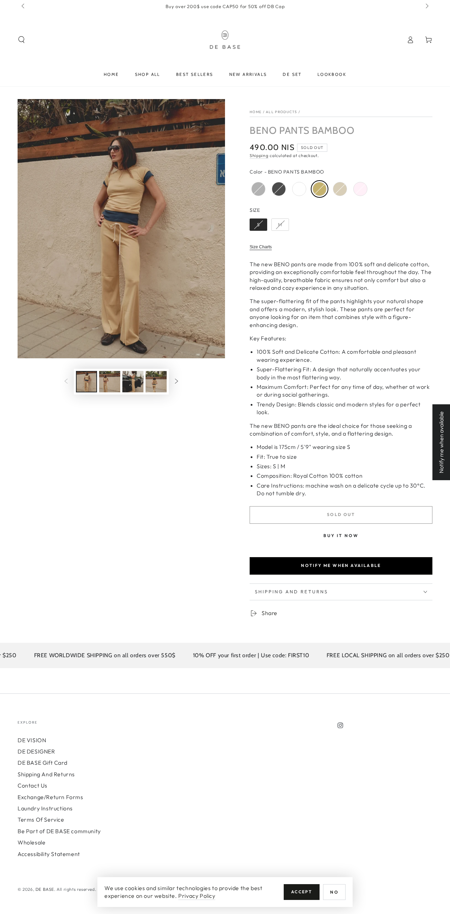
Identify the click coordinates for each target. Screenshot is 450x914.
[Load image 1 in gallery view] (86, 381)
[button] (21, 39)
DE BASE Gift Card (42, 762)
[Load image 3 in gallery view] (132, 381)
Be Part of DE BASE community (59, 831)
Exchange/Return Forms (50, 797)
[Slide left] (24, 6)
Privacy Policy (196, 895)
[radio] (258, 189)
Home (256, 112)
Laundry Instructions (45, 808)
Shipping (259, 155)
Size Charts (261, 246)
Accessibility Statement (49, 853)
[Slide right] (426, 6)
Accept (301, 891)
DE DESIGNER (36, 751)
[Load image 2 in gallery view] (109, 381)
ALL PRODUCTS (281, 112)
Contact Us (32, 785)
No (334, 892)
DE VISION (32, 740)
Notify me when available (341, 565)
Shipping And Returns (46, 774)
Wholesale (31, 842)
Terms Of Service (41, 819)
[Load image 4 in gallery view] (156, 381)
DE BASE (45, 889)
